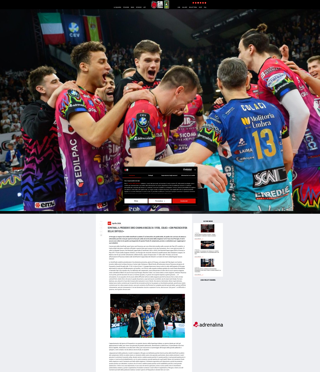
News (132, 7)
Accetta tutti (184, 201)
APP (144, 7)
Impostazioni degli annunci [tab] (169, 175)
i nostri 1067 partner (134, 183)
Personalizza (159, 201)
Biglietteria (193, 7)
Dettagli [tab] (150, 175)
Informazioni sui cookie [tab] (188, 175)
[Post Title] (101, 228)
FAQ (205, 7)
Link (179, 7)
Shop (200, 7)
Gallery (184, 7)
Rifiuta (136, 201)
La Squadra (117, 7)
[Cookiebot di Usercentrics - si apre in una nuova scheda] (184, 170)
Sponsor (139, 7)
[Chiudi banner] (195, 169)
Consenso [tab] (132, 175)
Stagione (126, 7)
